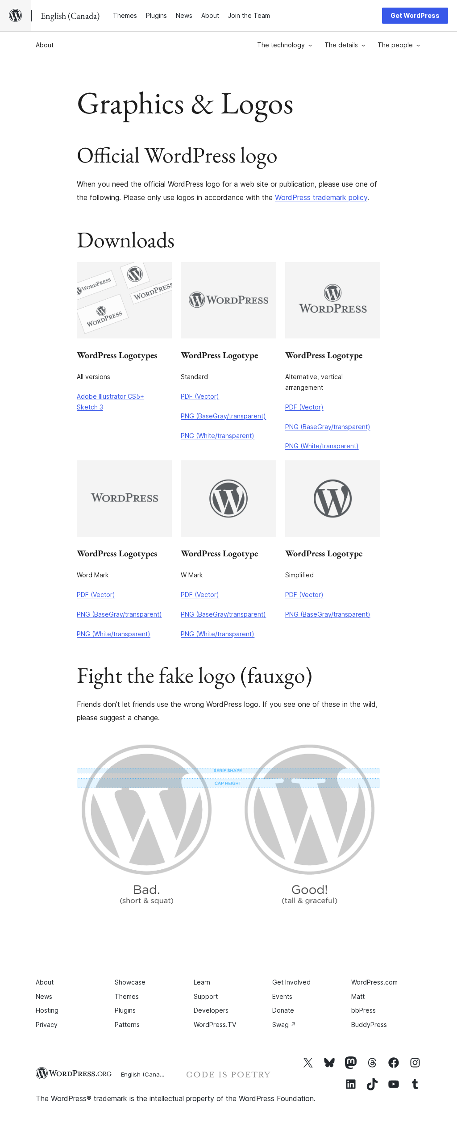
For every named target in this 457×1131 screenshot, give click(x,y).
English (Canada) (145, 1074)
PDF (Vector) (200, 396)
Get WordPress (415, 15)
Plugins (125, 1010)
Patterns (127, 1024)
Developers (211, 1010)
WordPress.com (374, 982)
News (44, 996)
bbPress (363, 1010)
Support (206, 996)
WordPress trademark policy (321, 197)
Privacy (47, 1024)
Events (282, 996)
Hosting (47, 1010)
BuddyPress (369, 1024)
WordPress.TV (215, 1024)
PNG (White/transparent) (217, 435)
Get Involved (291, 982)
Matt (358, 996)
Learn (202, 982)
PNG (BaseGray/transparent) (223, 416)
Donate (283, 1010)
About (45, 45)
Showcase (130, 982)
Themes (127, 996)
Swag (284, 1024)
